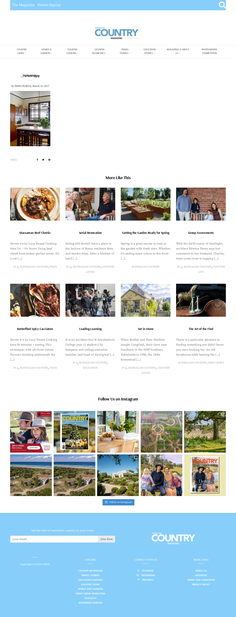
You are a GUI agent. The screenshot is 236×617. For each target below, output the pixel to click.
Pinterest (148, 579)
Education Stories (150, 51)
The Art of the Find (201, 329)
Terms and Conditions (201, 579)
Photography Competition (209, 51)
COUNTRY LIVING (22, 51)
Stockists (90, 598)
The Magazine (23, 5)
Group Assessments (201, 233)
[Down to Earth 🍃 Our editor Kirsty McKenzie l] (161, 475)
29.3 (15, 266)
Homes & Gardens (46, 51)
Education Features (90, 579)
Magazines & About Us (178, 51)
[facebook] (37, 159)
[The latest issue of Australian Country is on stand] (74, 432)
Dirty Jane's (216, 362)
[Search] (222, 5)
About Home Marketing (90, 593)
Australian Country (34, 266)
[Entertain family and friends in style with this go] (118, 432)
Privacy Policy (201, 584)
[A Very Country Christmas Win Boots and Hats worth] (31, 432)
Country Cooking (71, 51)
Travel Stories (124, 51)
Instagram (148, 575)
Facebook (148, 570)
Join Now (106, 539)
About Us (201, 570)
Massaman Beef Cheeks (35, 233)
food (53, 266)
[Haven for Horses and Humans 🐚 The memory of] (31, 475)
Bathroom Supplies (90, 602)
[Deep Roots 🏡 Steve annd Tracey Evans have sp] (205, 432)
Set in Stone (146, 329)
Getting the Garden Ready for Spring (145, 233)
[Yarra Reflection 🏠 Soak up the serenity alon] (161, 432)
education (90, 368)
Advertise (201, 575)
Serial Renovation (90, 233)
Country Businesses (98, 51)
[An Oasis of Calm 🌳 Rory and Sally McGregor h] (118, 475)
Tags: (13, 159)
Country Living (90, 584)
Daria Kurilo (23, 86)
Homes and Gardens (90, 588)
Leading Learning (90, 329)
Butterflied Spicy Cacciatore (35, 329)
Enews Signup (49, 5)
